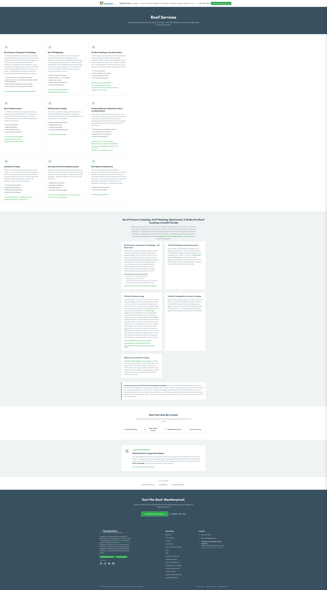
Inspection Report (171, 559)
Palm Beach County (174, 429)
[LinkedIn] (113, 563)
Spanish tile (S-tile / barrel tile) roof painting (104, 87)
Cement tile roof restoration (12, 139)
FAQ (167, 553)
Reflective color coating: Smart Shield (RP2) (104, 143)
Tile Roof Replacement (173, 568)
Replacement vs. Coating (174, 565)
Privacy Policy (200, 586)
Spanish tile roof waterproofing (13, 141)
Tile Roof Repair (171, 571)
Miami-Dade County (153, 429)
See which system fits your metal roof (15, 199)
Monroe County (195, 429)
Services (168, 541)
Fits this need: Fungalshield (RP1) (57, 89)
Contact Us (187, 3)
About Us (143, 3)
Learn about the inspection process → (144, 467)
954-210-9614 (205, 3)
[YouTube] (109, 563)
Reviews (180, 3)
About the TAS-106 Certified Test (58, 197)
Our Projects (170, 544)
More (192, 3)
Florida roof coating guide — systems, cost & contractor (104, 147)
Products (135, 3)
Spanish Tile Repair (171, 578)
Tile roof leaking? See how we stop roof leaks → (138, 340)
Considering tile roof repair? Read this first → (138, 343)
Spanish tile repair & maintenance (58, 92)
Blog (167, 550)
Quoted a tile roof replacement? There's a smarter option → (139, 346)
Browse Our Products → (148, 484)
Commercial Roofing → (178, 484)
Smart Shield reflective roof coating (139, 361)
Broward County (131, 429)
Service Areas (173, 3)
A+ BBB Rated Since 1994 (107, 556)
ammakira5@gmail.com (208, 538)
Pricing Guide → (163, 484)
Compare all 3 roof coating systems (102, 141)
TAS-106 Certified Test (153, 3)
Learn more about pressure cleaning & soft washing (19, 91)
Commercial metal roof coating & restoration (17, 197)
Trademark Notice (222, 586)
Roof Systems (165, 3)
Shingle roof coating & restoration (101, 150)
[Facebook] (101, 563)
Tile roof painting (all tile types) (100, 85)
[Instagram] (105, 563)
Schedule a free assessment (99, 194)
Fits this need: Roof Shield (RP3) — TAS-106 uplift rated (64, 195)
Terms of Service (210, 586)
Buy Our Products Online (173, 547)
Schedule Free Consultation (155, 514)
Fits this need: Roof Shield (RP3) (13, 136)
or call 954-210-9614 (178, 514)
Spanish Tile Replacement (174, 574)
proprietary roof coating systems (170, 236)
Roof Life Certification (173, 556)
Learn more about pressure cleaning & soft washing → (140, 285)
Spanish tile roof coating (98, 90)
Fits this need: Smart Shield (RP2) (101, 83)
